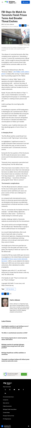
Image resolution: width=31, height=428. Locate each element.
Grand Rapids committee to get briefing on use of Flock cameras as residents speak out (15, 327)
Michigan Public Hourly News (9, 409)
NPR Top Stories (10, 289)
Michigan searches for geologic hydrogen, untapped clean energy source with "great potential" (13, 346)
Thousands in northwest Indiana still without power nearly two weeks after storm (15, 360)
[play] (2, 426)
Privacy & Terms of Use (8, 415)
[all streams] (29, 426)
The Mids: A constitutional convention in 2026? (14, 333)
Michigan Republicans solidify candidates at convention (14, 353)
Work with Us (6, 403)
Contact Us (5, 399)
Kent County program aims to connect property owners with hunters (14, 338)
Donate (26, 2)
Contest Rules (6, 412)
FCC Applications (7, 419)
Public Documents (7, 406)
